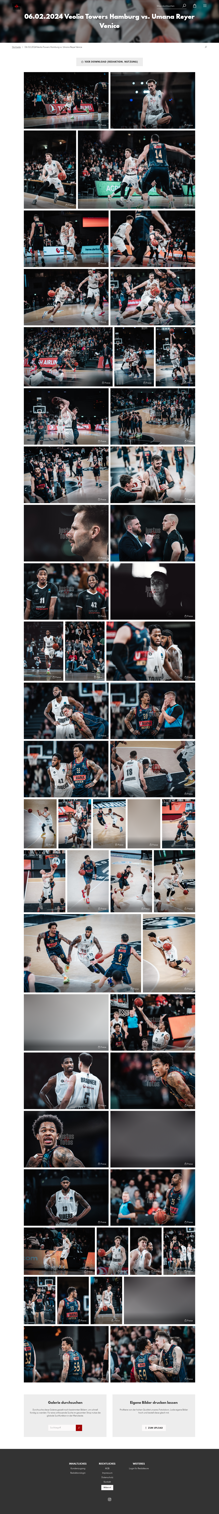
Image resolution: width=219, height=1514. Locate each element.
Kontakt (107, 1482)
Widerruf (107, 1488)
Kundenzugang (78, 1469)
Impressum (107, 1473)
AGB (107, 1469)
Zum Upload (155, 1428)
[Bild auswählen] (27, 125)
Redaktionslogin (78, 1473)
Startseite (16, 47)
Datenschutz (107, 1477)
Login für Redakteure (139, 1469)
